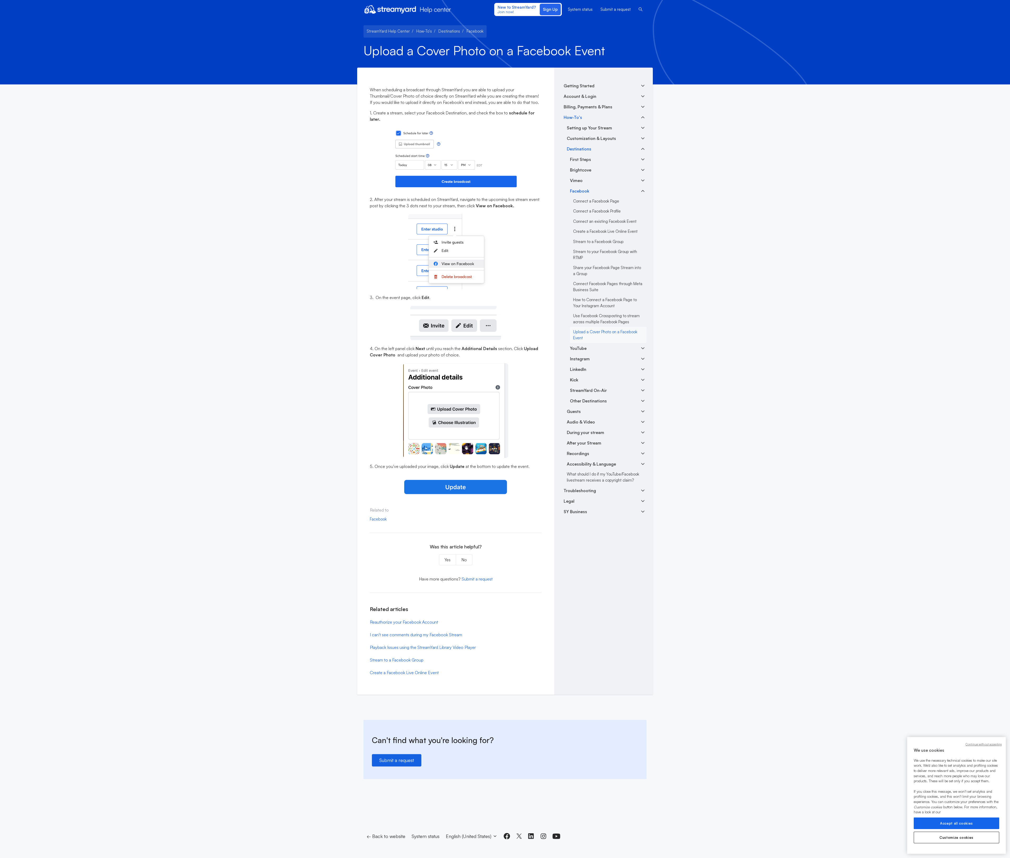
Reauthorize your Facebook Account (404, 622)
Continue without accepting (984, 744)
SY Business (575, 511)
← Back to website (386, 836)
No (464, 559)
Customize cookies (956, 837)
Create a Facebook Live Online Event (404, 672)
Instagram (580, 358)
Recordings (578, 453)
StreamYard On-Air (588, 390)
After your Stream (584, 443)
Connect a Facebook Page (596, 201)
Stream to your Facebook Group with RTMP (605, 254)
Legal (569, 501)
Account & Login (580, 96)
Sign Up (550, 9)
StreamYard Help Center (388, 31)
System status (580, 9)
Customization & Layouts (591, 138)
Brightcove (580, 170)
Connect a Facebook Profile (597, 211)
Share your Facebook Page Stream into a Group (607, 270)
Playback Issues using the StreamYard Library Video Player (423, 647)
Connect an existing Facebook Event (605, 221)
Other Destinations (588, 400)
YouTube (578, 348)
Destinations (449, 31)
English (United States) (469, 836)
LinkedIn (578, 369)
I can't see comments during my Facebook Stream (416, 634)
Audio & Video (581, 422)
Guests (574, 411)
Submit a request (615, 9)
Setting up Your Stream (589, 127)
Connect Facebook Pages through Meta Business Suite (607, 286)
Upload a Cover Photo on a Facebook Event (605, 334)
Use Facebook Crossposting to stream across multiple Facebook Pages (606, 318)
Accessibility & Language (591, 464)
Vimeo (576, 180)
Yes (448, 559)
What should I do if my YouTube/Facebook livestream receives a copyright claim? (603, 477)
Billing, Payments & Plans (588, 106)
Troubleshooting (580, 490)
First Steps (580, 159)
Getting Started (579, 85)
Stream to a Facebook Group (396, 660)
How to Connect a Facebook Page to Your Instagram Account (605, 302)
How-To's (424, 31)
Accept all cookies (956, 823)
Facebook (475, 31)
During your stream (585, 432)
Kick (574, 379)
